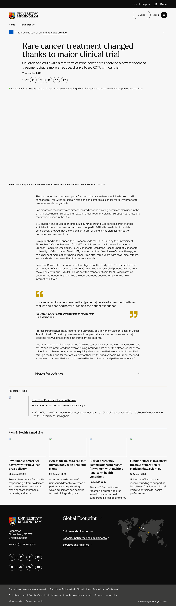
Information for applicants (38, 595)
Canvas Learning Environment (106, 589)
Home (12, 24)
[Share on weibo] (64, 80)
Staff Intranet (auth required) (62, 589)
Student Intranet (84, 589)
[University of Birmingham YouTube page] (38, 567)
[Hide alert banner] (164, 32)
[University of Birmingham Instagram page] (12, 557)
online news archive (55, 32)
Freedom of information (61, 595)
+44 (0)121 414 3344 (24, 544)
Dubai (163, 4)
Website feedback (17, 601)
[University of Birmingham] (23, 15)
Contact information (35, 601)
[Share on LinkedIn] (49, 80)
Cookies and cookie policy (105, 595)
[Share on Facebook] (33, 80)
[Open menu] (164, 15)
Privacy (12, 589)
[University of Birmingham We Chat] (29, 567)
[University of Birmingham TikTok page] (12, 567)
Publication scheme (17, 595)
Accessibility (42, 589)
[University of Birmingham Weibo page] (21, 567)
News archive (27, 24)
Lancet (65, 241)
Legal (18, 589)
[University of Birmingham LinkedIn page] (21, 557)
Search (141, 15)
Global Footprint (80, 518)
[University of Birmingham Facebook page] (38, 557)
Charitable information (83, 595)
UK (155, 4)
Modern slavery (29, 589)
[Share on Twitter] (41, 80)
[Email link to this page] (56, 80)
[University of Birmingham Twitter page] (29, 557)
